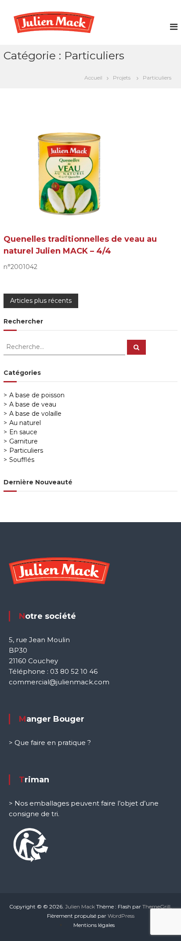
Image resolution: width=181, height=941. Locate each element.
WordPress (121, 915)
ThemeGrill (156, 906)
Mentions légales (94, 925)
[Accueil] (95, 77)
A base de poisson (37, 395)
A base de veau (32, 404)
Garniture (23, 441)
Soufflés (21, 460)
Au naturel (25, 423)
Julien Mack (80, 906)
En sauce (23, 432)
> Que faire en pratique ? (50, 742)
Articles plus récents (41, 301)
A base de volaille (35, 414)
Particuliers (26, 450)
